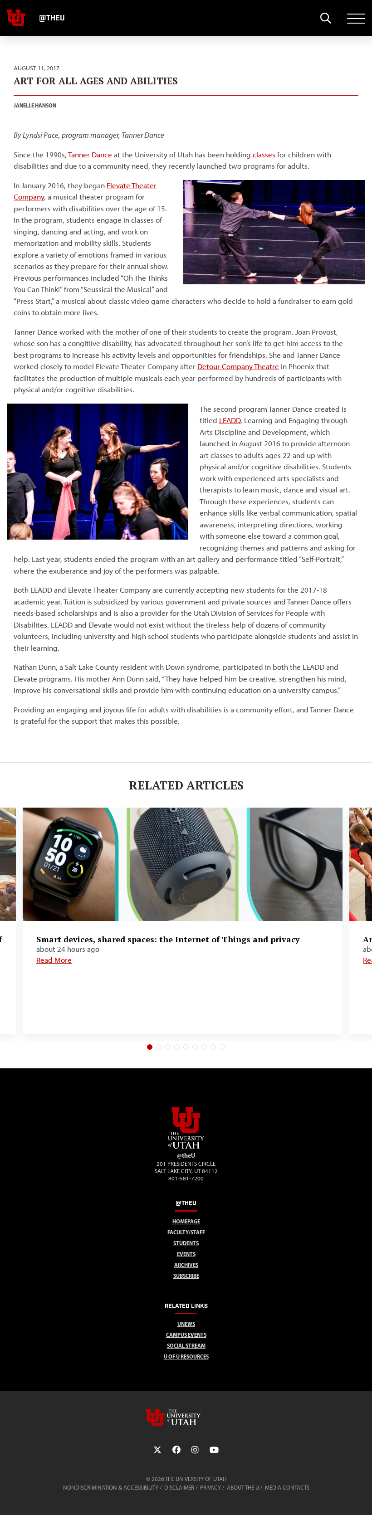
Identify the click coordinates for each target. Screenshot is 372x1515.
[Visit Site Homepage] (186, 1147)
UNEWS (186, 1323)
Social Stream (186, 1345)
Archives (186, 1265)
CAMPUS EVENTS (186, 1334)
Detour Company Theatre (238, 366)
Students (186, 1243)
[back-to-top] (361, 1497)
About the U (243, 1487)
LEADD (229, 420)
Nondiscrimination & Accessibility (110, 1487)
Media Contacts (287, 1487)
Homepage (186, 1221)
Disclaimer (179, 1487)
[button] (149, 1047)
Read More (54, 960)
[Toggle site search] (325, 18)
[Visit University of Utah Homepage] (16, 18)
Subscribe (186, 1275)
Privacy (210, 1487)
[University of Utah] (186, 1417)
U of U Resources (186, 1356)
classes (264, 154)
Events (186, 1254)
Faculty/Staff (186, 1232)
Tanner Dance (90, 154)
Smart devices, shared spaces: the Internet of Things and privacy (168, 939)
